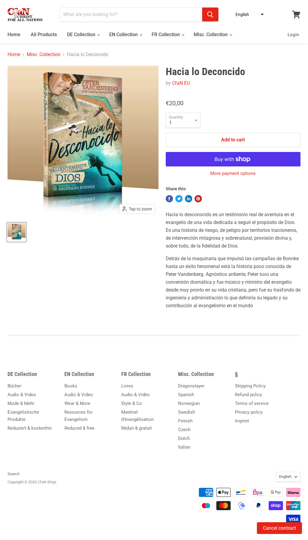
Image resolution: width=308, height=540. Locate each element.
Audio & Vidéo (135, 394)
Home (14, 34)
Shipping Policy (250, 386)
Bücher (14, 386)
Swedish (186, 412)
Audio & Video (22, 394)
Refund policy (248, 394)
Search (14, 474)
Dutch (184, 438)
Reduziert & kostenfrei (30, 428)
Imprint (242, 421)
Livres (127, 386)
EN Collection (124, 34)
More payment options (233, 173)
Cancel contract (279, 528)
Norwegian (189, 403)
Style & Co (131, 403)
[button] (247, 14)
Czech (184, 429)
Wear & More (77, 403)
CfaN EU (181, 83)
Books (70, 386)
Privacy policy (249, 412)
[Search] (210, 14)
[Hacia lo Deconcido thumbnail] (16, 232)
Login (293, 34)
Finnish (185, 421)
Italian (184, 447)
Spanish (186, 394)
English (285, 476)
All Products (44, 34)
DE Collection (82, 34)
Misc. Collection (211, 34)
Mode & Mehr (21, 403)
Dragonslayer (191, 386)
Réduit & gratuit (136, 428)
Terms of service (252, 403)
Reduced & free (79, 428)
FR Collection (166, 34)
